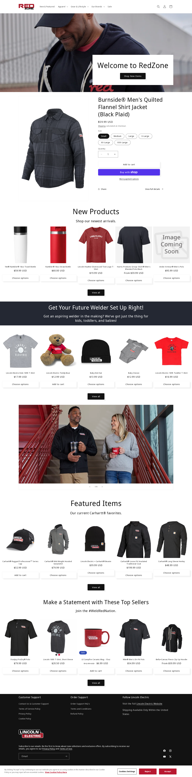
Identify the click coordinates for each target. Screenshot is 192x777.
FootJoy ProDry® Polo (20, 659)
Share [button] (104, 189)
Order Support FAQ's (80, 704)
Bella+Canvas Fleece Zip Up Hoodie (171, 659)
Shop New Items (133, 76)
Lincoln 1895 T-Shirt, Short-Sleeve (58, 659)
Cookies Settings (127, 771)
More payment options (129, 179)
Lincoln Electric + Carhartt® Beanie (96, 561)
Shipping (102, 126)
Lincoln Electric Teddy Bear (58, 373)
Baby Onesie (133, 373)
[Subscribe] (66, 756)
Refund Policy (77, 713)
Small (103, 136)
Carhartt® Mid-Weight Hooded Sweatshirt (58, 562)
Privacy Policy (25, 713)
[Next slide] (102, 487)
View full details (152, 189)
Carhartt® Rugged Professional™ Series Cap (20, 562)
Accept (167, 771)
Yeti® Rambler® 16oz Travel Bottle (20, 267)
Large (131, 136)
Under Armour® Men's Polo (171, 267)
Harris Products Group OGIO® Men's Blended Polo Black (133, 268)
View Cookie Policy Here (56, 772)
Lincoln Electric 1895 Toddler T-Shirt (171, 373)
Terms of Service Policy (29, 708)
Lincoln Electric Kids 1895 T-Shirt (20, 373)
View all (96, 292)
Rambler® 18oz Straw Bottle (58, 267)
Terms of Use (66, 748)
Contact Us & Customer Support (34, 704)
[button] (62, 7)
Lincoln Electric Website (149, 703)
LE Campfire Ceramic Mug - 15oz (96, 659)
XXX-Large (122, 142)
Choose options (20, 278)
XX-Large (105, 142)
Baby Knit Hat (96, 373)
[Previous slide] (90, 487)
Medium (117, 136)
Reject (148, 771)
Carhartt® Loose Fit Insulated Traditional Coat (134, 562)
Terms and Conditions (81, 708)
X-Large (145, 136)
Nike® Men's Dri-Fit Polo (134, 659)
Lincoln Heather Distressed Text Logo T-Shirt (96, 268)
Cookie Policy (25, 718)
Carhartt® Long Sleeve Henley (171, 561)
